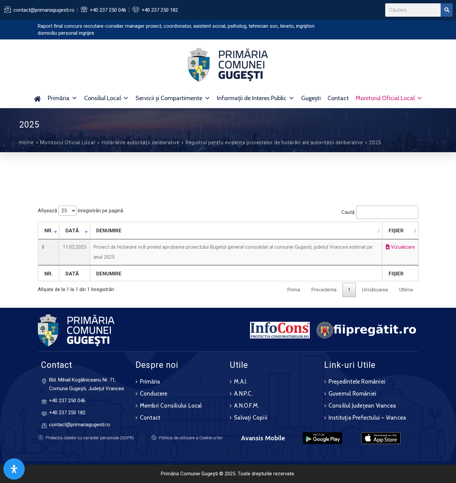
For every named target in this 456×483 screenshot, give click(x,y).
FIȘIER (396, 231)
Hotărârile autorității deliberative (140, 142)
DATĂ (72, 231)
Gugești (311, 98)
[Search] (447, 10)
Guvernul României (352, 393)
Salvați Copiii (250, 417)
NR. (48, 231)
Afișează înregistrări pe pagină (80, 211)
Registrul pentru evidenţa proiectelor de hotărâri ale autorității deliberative (274, 142)
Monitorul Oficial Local (385, 98)
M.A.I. (240, 381)
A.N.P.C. (243, 393)
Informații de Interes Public (251, 98)
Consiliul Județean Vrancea (362, 405)
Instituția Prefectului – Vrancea (367, 417)
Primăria (58, 98)
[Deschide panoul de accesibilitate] (14, 469)
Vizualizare (402, 247)
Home (26, 142)
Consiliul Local (102, 98)
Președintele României (356, 381)
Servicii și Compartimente (169, 98)
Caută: (348, 212)
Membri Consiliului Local (171, 405)
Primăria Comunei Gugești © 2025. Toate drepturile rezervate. (228, 474)
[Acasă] (37, 98)
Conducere (154, 393)
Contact (338, 98)
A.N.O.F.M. (246, 405)
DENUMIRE (109, 231)
